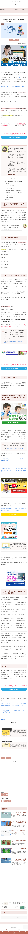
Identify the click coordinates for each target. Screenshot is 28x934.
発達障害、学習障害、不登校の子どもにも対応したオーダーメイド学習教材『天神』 (14, 192)
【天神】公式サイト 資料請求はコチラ (14, 368)
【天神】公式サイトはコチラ (14, 137)
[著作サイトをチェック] (9, 174)
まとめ (7, 199)
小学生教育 (9, 758)
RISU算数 (3, 719)
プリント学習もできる (10, 188)
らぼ (9, 146)
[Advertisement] (14, 776)
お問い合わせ (7, 929)
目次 (12, 178)
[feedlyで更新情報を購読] (12, 174)
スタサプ (3, 578)
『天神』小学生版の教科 (11, 185)
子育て (3, 758)
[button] (17, 40)
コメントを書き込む (14, 917)
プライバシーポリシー (20, 929)
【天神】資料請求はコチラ (14, 689)
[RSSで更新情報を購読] (14, 174)
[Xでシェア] (10, 40)
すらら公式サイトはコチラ (14, 514)
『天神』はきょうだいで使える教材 (13, 186)
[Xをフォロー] (11, 174)
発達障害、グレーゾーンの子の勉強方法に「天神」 (13, 86)
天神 (19, 77)
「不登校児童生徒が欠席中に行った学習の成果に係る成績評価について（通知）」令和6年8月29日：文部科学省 (13, 470)
